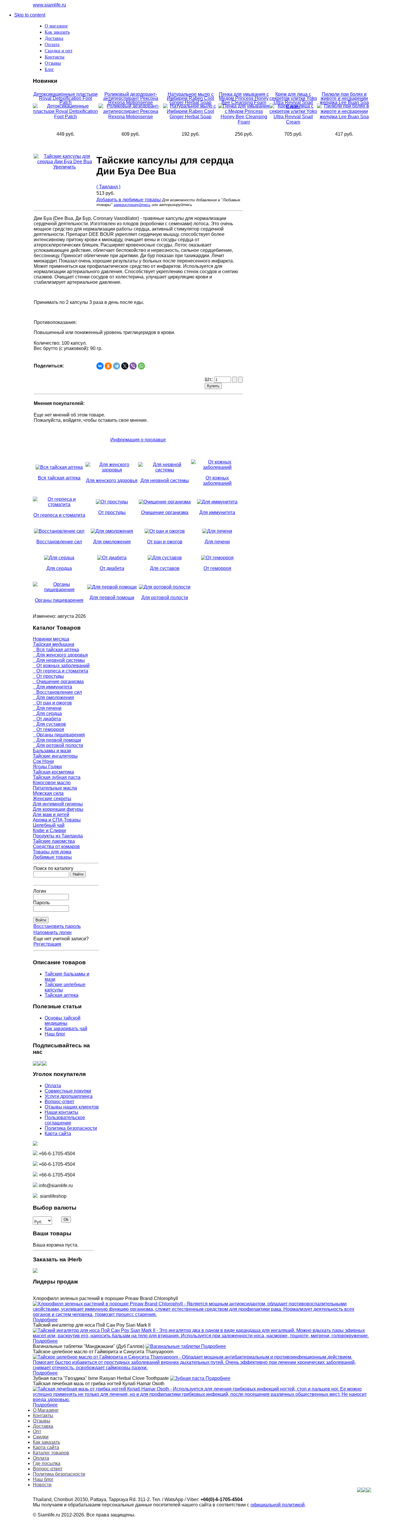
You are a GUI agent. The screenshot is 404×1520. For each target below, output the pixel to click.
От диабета (47, 718)
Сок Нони (43, 761)
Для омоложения (53, 697)
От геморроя (48, 729)
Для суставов (49, 724)
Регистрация (47, 944)
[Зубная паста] (188, 1378)
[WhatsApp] (141, 366)
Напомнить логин (52, 932)
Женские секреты (52, 798)
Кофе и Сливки (49, 830)
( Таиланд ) (108, 186)
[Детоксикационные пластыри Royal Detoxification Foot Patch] (65, 116)
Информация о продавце (138, 439)
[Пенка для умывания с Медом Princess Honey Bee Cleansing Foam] (243, 121)
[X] (124, 366)
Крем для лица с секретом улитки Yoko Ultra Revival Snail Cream (293, 100)
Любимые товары (52, 857)
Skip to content (29, 14)
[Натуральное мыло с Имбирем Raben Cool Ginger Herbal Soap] (190, 116)
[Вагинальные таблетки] (173, 1346)
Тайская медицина (53, 644)
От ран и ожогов (52, 702)
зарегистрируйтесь (132, 204)
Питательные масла (55, 787)
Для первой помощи (57, 740)
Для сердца (47, 713)
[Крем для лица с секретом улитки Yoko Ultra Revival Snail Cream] (293, 121)
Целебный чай (48, 825)
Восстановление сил (57, 692)
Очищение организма (58, 681)
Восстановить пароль (57, 926)
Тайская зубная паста (56, 777)
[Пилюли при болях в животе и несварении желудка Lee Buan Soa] (344, 116)
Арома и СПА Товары (57, 819)
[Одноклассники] (108, 366)
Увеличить (64, 166)
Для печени (47, 708)
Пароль (41, 902)
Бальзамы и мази (52, 750)
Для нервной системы (59, 660)
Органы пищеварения (59, 734)
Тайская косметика (53, 771)
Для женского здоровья (60, 654)
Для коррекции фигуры (58, 809)
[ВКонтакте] (100, 366)
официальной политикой (278, 1504)
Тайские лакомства (54, 841)
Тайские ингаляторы (55, 756)
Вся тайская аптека (56, 649)
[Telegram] (116, 366)
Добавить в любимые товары (128, 199)
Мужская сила (48, 793)
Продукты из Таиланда (58, 835)
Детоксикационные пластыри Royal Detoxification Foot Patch (65, 98)
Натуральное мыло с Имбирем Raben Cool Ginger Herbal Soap (190, 98)
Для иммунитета (52, 686)
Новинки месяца (51, 638)
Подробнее (45, 1319)
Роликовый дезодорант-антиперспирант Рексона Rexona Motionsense (130, 98)
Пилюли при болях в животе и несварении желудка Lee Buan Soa (344, 98)
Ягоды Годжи (47, 766)
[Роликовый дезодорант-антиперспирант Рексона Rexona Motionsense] (130, 116)
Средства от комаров (56, 846)
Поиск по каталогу (53, 868)
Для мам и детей (51, 814)
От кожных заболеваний (61, 665)
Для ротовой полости (58, 745)
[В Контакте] (35, 1064)
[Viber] (133, 366)
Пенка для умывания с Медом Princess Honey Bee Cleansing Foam (244, 98)
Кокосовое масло (52, 782)
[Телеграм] (44, 1064)
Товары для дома (52, 851)
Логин (39, 891)
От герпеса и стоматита (60, 670)
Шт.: (209, 379)
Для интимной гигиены (58, 803)
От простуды (48, 676)
